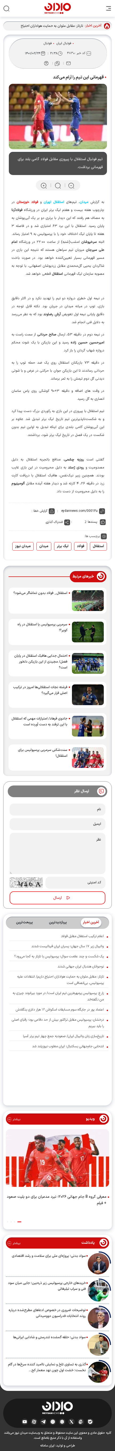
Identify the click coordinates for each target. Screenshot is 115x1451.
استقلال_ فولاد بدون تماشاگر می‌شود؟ (40, 593)
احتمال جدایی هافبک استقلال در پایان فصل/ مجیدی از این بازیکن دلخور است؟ (40, 661)
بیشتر (15, 1119)
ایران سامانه (47, 1445)
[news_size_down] (71, 185)
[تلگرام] (43, 1421)
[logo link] (57, 8)
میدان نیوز (23, 546)
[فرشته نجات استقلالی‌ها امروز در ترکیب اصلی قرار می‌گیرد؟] (88, 694)
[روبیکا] (62, 1421)
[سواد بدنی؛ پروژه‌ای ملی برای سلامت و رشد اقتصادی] (98, 1263)
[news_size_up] (43, 185)
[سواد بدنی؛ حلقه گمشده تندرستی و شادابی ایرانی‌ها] (98, 1345)
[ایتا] (81, 1421)
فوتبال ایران (63, 43)
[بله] (90, 1421)
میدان (43, 546)
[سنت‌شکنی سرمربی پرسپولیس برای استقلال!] (88, 757)
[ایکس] (71, 1421)
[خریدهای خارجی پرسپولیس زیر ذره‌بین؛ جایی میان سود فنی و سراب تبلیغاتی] (98, 1291)
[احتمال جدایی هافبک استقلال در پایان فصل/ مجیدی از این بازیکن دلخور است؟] (88, 663)
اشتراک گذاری (54, 522)
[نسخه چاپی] (46, 63)
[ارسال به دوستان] (68, 63)
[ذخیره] (57, 63)
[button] (19, 1221)
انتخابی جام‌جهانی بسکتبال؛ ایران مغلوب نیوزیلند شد (68, 1046)
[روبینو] (52, 1421)
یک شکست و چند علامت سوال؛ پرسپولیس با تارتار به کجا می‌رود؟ (59, 956)
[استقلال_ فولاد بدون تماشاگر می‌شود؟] (88, 600)
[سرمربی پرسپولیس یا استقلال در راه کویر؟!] (88, 632)
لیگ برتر (62, 546)
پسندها (92, 521)
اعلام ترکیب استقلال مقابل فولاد (82, 936)
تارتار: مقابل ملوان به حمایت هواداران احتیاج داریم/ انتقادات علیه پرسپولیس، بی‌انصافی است (47, 26)
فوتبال (48, 43)
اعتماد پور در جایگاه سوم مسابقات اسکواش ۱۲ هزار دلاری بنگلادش (60, 1009)
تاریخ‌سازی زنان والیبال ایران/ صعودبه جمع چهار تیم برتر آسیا (63, 1036)
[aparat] (34, 1421)
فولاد (80, 546)
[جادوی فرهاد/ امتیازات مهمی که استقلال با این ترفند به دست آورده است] (88, 726)
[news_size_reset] (57, 185)
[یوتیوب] (24, 1421)
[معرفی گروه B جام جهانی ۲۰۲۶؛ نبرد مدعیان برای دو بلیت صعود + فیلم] (57, 1159)
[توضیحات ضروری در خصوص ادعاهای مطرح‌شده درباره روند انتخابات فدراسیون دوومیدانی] (98, 1318)
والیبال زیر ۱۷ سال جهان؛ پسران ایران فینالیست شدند (67, 946)
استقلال (98, 546)
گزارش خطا (40, 511)
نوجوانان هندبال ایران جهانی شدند (80, 966)
